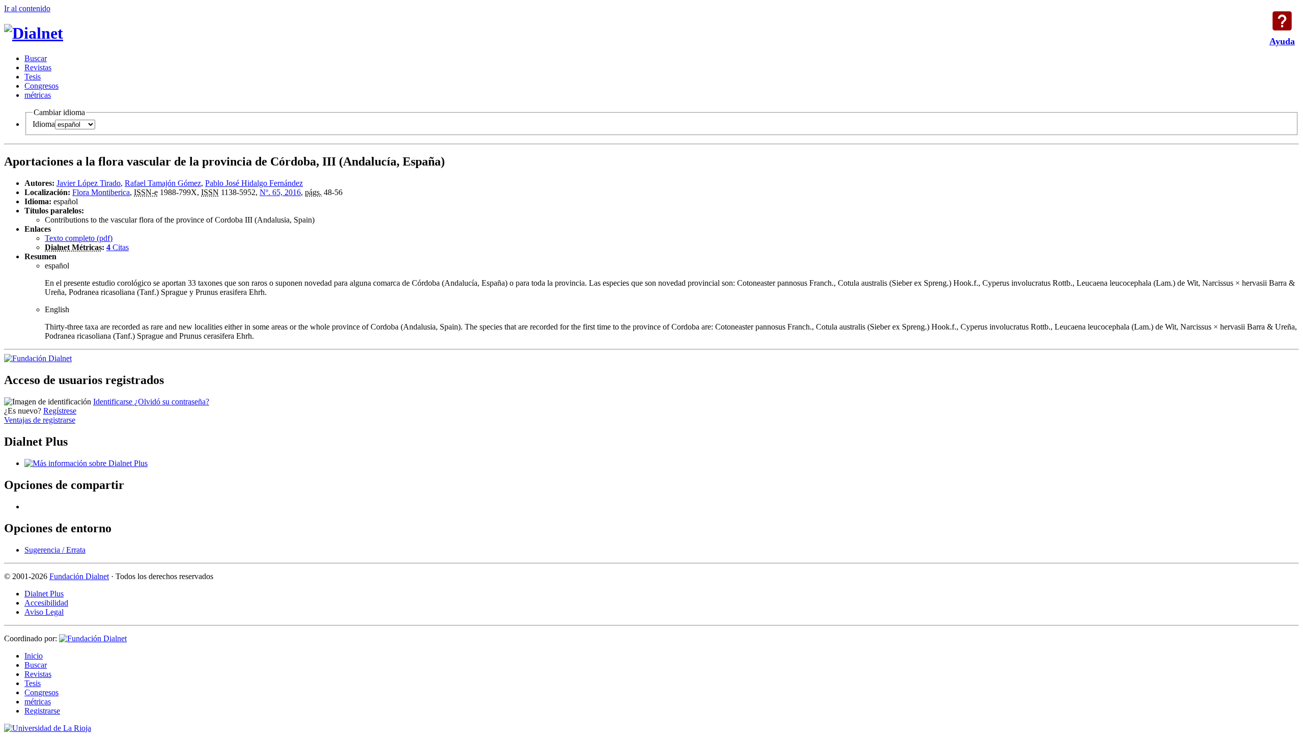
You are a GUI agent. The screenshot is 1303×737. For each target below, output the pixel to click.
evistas (37, 67)
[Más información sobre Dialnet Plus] (86, 463)
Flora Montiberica (101, 192)
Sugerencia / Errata (55, 549)
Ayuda (1282, 21)
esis (32, 76)
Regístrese (59, 410)
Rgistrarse (42, 710)
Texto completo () (78, 238)
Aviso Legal (44, 612)
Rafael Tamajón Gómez (163, 183)
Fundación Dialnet (79, 576)
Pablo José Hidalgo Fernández (254, 183)
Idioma (44, 124)
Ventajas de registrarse (39, 420)
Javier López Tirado (88, 183)
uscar (35, 58)
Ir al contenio (27, 8)
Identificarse (113, 401)
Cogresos (41, 85)
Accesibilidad (46, 602)
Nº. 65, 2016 (280, 192)
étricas (37, 95)
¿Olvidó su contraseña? (171, 401)
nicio (33, 655)
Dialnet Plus (44, 593)
